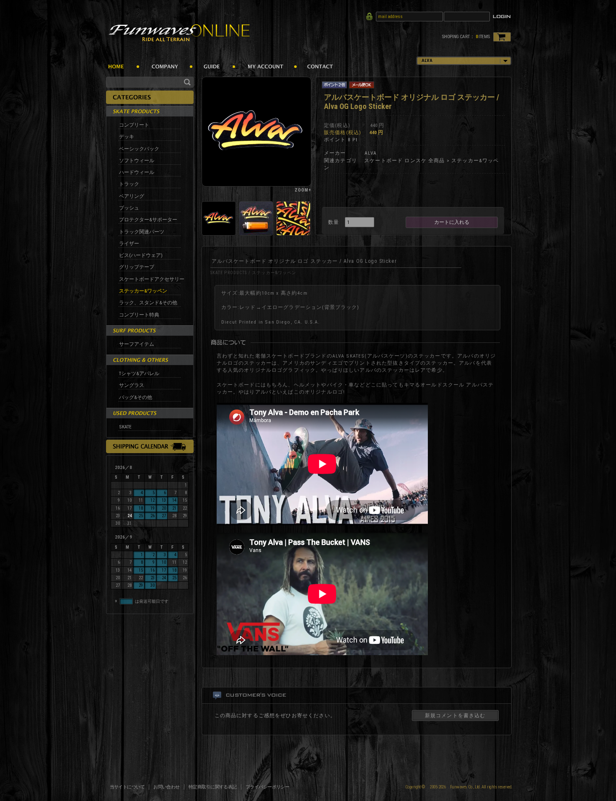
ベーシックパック (139, 149)
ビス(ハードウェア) (141, 255)
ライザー (129, 243)
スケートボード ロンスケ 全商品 (404, 160)
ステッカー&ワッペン (143, 291)
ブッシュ (129, 208)
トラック (129, 184)
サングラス (131, 385)
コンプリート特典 (139, 315)
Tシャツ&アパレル (139, 373)
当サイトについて (127, 787)
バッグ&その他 (135, 397)
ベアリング (131, 196)
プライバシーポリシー (268, 787)
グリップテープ (136, 267)
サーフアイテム (136, 344)
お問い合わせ (166, 787)
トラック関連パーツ (141, 232)
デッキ (126, 137)
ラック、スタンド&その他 (148, 303)
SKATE (125, 427)
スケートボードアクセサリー (151, 279)
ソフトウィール (136, 160)
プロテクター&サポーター (148, 220)
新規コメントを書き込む (455, 715)
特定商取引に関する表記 (213, 787)
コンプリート (134, 125)
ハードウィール (136, 172)
